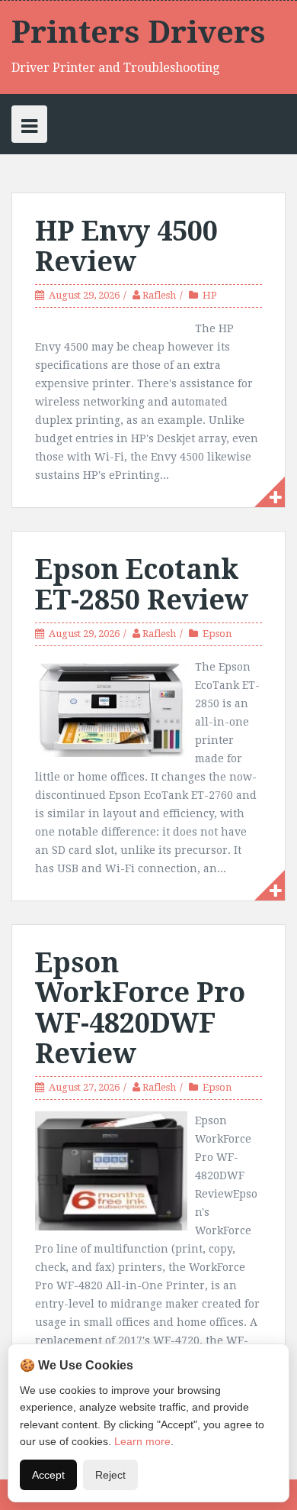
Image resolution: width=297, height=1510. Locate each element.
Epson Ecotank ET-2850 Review (141, 584)
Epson (217, 633)
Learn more (142, 1441)
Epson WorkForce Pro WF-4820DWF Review (140, 1008)
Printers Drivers (138, 32)
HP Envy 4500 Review (126, 246)
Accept (48, 1475)
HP (210, 295)
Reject (110, 1475)
